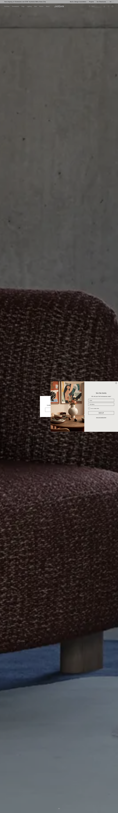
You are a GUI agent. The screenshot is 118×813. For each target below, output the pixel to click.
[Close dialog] (116, 383)
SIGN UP (101, 413)
